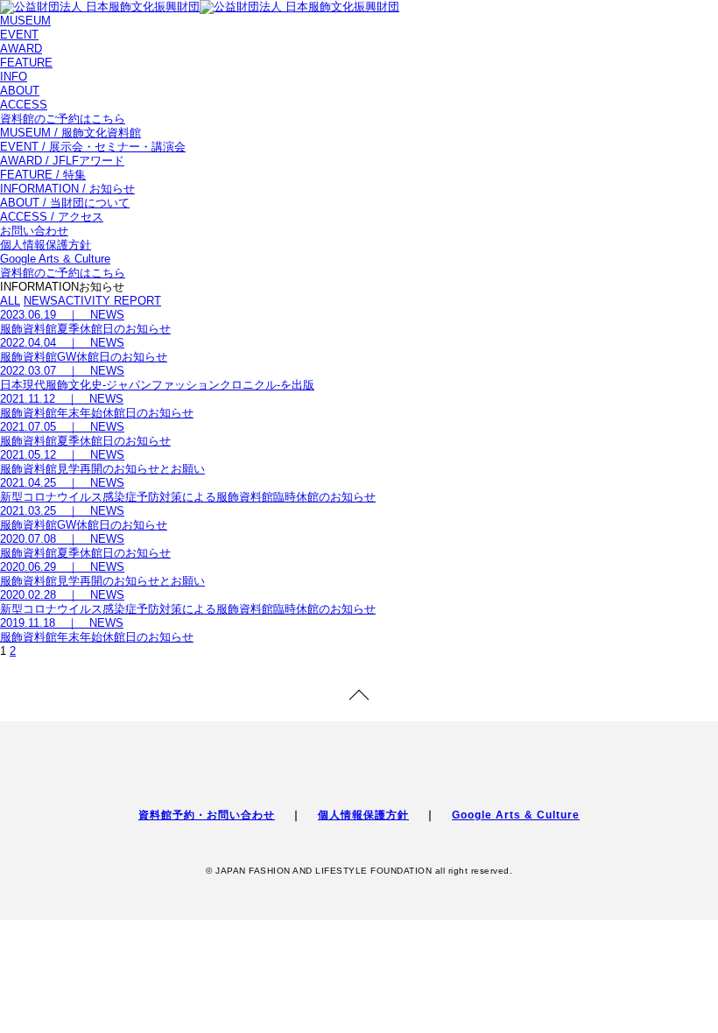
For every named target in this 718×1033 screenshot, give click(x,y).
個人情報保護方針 (45, 244)
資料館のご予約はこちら (62, 118)
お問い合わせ (34, 230)
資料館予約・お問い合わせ (206, 815)
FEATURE (26, 62)
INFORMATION (67, 188)
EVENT (19, 34)
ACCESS (23, 104)
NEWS (41, 300)
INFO (13, 76)
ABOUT (19, 90)
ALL (10, 300)
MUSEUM (25, 20)
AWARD (21, 48)
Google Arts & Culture (55, 258)
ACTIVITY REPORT (109, 300)
